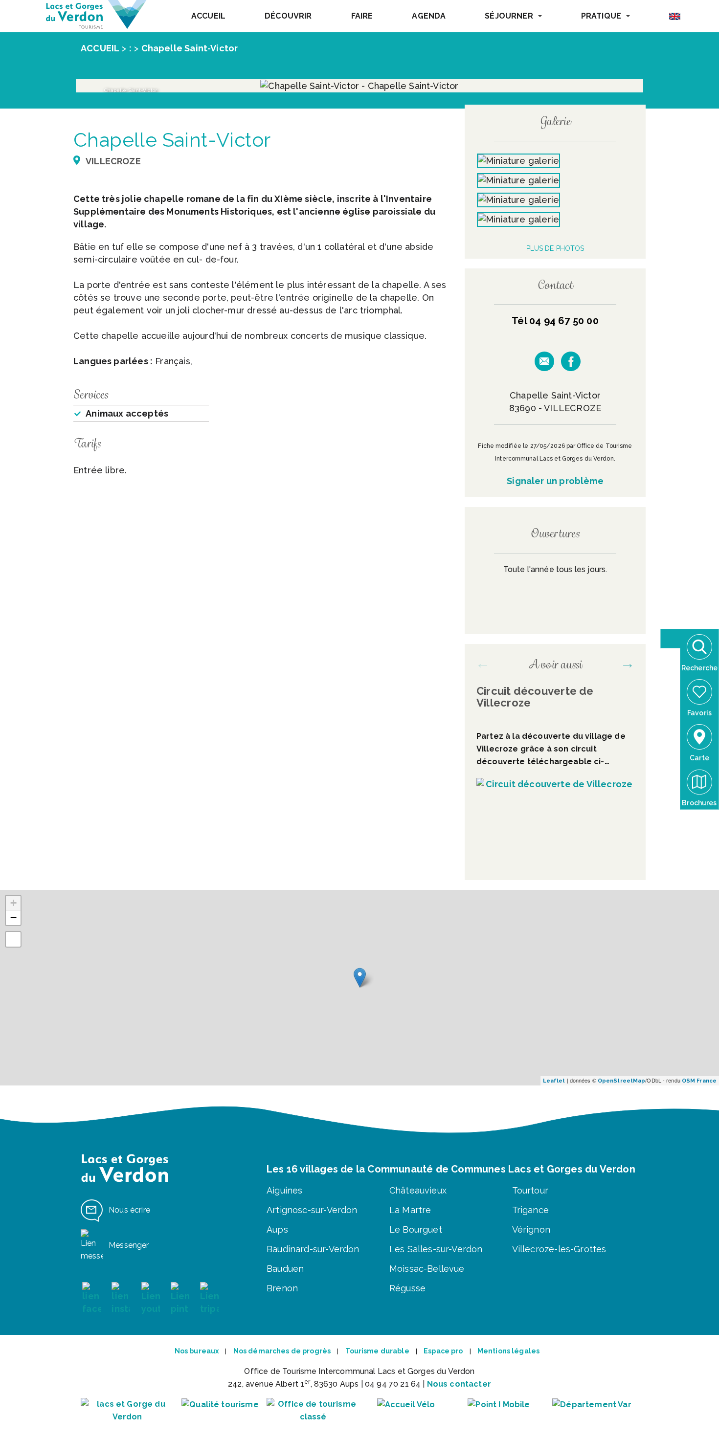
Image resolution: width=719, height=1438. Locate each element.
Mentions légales (508, 1351)
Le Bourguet (415, 1229)
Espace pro (443, 1351)
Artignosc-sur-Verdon (312, 1210)
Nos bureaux (197, 1351)
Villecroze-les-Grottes (559, 1249)
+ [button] (13, 903)
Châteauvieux (418, 1190)
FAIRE (362, 16)
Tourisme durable (377, 1351)
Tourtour (530, 1190)
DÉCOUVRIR (288, 16)
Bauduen (285, 1268)
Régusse (407, 1288)
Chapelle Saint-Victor (189, 48)
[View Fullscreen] (13, 939)
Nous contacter (459, 1384)
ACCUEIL (208, 16)
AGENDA (429, 16)
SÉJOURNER (509, 16)
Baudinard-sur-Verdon (313, 1249)
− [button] (13, 917)
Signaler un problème (555, 481)
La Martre (410, 1210)
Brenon (282, 1288)
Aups (277, 1229)
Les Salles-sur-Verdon (436, 1249)
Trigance (530, 1210)
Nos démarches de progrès (282, 1351)
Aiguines (284, 1190)
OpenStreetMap (621, 1081)
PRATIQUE (601, 16)
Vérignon (531, 1229)
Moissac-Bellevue (427, 1268)
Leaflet (554, 1081)
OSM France (699, 1081)
